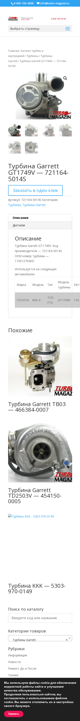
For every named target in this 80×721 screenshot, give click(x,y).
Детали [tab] (19, 225)
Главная (13, 51)
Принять (13, 714)
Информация (17, 655)
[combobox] (40, 638)
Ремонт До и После (22, 668)
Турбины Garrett (34, 205)
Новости (14, 662)
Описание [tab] (21, 218)
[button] (65, 78)
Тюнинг (13, 675)
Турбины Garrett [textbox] (39, 640)
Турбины (32, 56)
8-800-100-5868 (23, 3)
